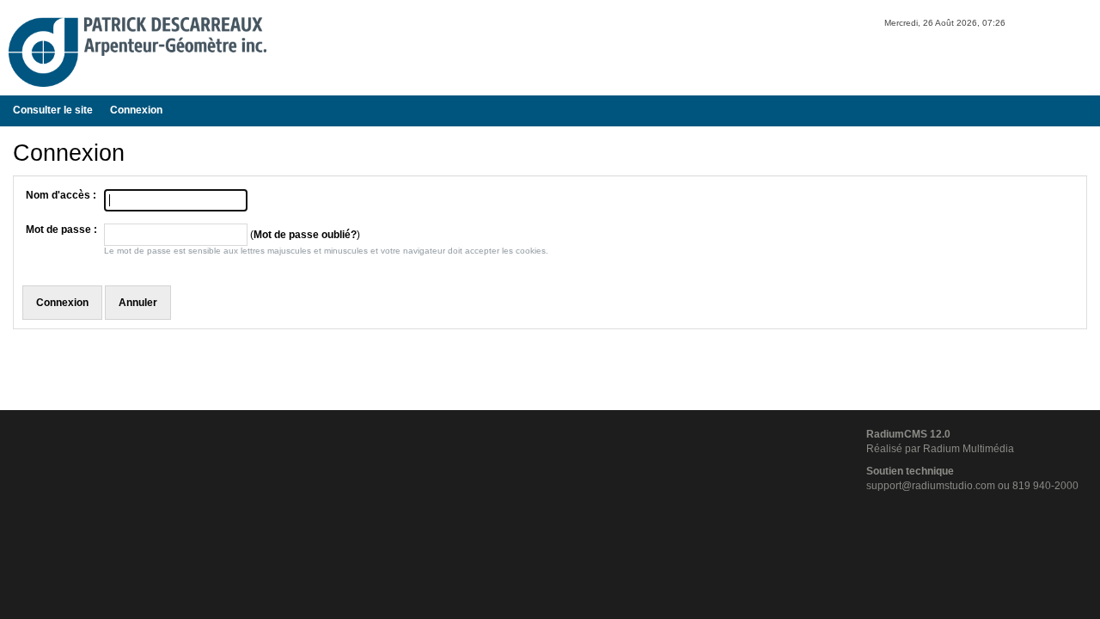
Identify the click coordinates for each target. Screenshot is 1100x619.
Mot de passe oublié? (305, 235)
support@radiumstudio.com (930, 486)
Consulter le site (53, 110)
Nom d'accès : (61, 195)
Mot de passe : (61, 230)
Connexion (136, 110)
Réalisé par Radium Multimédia (940, 449)
